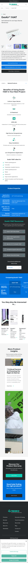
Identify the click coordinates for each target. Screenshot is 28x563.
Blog (16, 525)
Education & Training (20, 517)
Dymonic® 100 (22, 334)
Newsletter (5, 528)
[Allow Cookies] (14, 34)
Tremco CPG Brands (13, 1)
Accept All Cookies (14, 560)
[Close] (26, 541)
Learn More (14, 475)
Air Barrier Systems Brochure (14, 249)
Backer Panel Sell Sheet (13, 255)
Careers (17, 531)
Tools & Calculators (19, 520)
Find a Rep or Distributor (14, 71)
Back (4, 14)
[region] (14, 551)
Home (2, 8)
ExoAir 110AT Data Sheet (13, 231)
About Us (5, 525)
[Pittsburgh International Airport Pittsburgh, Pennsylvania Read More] (14, 441)
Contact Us (17, 528)
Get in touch (14, 495)
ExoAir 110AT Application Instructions (13, 238)
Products (7, 8)
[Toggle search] (26, 4)
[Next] (25, 46)
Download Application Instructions (13, 67)
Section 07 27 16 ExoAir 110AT (14, 244)
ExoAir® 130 (13, 333)
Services (5, 520)
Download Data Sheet (13, 63)
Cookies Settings (14, 551)
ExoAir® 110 (4, 331)
